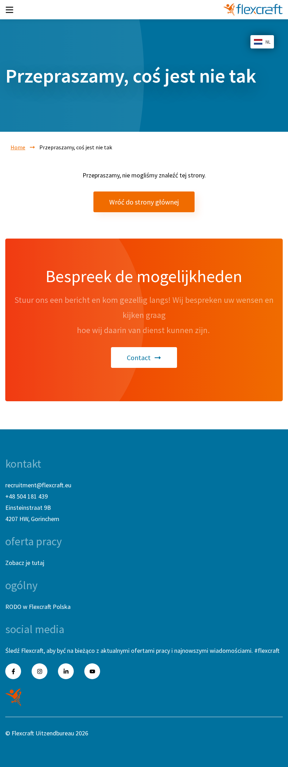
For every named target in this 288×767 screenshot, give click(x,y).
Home (18, 147)
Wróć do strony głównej (144, 201)
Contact (139, 357)
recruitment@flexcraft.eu (38, 485)
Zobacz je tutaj (24, 563)
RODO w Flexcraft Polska (38, 607)
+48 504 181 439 (26, 496)
